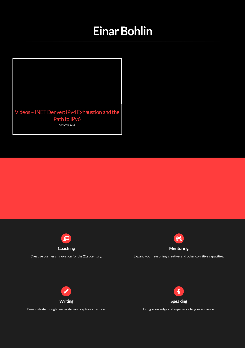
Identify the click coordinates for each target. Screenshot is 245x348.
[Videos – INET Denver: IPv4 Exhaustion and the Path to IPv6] (67, 81)
